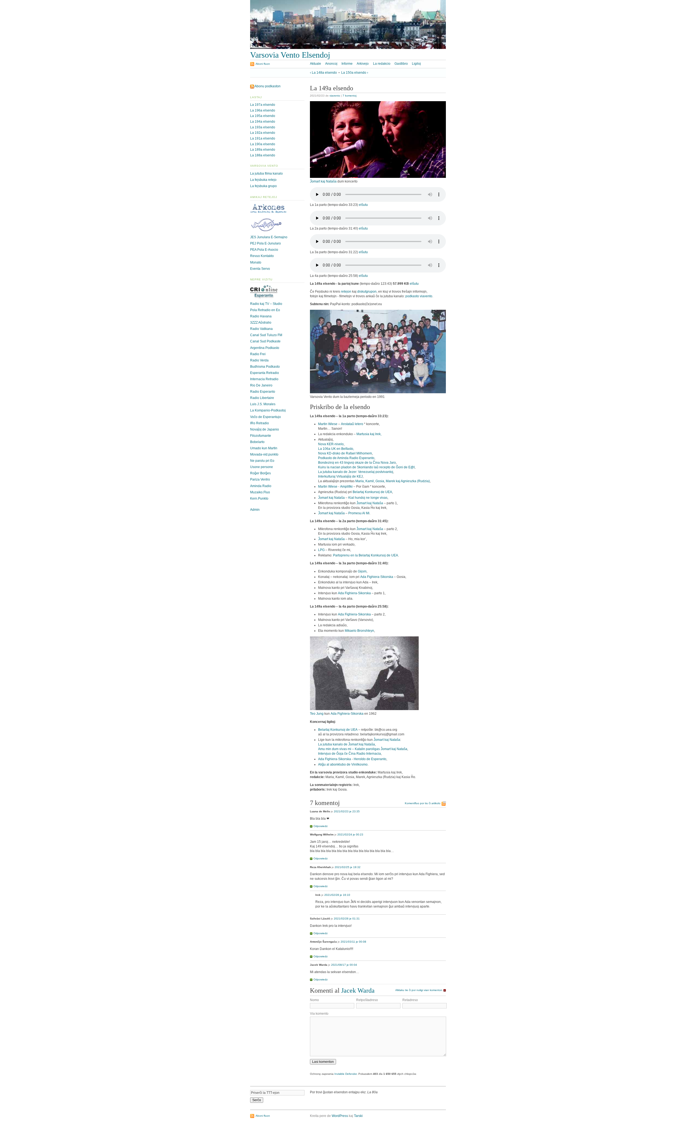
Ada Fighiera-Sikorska (376, 577)
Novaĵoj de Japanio (264, 429)
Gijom (362, 571)
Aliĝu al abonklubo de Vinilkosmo (343, 764)
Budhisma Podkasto (265, 367)
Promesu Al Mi (358, 513)
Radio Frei (258, 354)
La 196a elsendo (262, 110)
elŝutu (363, 205)
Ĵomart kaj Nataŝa (323, 181)
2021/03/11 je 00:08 (353, 941)
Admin (255, 510)
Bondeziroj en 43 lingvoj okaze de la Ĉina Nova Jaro (357, 463)
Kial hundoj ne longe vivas (367, 498)
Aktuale (315, 64)
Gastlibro (401, 64)
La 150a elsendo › (354, 73)
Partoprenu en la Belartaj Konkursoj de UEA (365, 555)
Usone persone (261, 467)
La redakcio (381, 64)
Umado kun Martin (263, 448)
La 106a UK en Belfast (334, 449)
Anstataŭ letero (352, 424)
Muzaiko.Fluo (260, 492)
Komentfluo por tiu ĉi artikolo (422, 803)
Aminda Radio (260, 486)
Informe (347, 64)
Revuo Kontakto (262, 256)
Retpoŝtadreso (367, 1000)
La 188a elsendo (262, 155)
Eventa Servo (260, 269)
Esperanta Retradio (264, 373)
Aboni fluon (263, 63)
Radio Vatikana (261, 329)
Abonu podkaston (267, 86)
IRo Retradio (259, 423)
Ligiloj (416, 64)
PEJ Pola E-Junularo (265, 243)
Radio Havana (261, 316)
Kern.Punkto (259, 498)
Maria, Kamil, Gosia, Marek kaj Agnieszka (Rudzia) (392, 481)
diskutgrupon (367, 291)
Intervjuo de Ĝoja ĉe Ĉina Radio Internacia (349, 754)
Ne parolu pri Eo (262, 461)
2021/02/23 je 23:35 (347, 811)
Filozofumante (260, 436)
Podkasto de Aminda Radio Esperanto (346, 458)
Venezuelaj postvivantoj (375, 472)
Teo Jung (317, 714)
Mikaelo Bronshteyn (359, 631)
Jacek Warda (358, 990)
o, (352, 449)
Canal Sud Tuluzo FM (266, 335)
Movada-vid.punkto (264, 454)
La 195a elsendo (262, 116)
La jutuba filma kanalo (266, 173)
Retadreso (410, 1000)
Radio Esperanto (262, 392)
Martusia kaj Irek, (368, 434)
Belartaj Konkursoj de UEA (372, 492)
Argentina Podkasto (264, 348)
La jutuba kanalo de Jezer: (337, 472)
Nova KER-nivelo (331, 444)
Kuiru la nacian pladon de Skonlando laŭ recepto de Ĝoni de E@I (366, 467)
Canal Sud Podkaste (265, 341)
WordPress (340, 1116)
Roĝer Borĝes (260, 473)
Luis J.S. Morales (262, 404)
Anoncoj (331, 64)
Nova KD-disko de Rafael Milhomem (345, 453)
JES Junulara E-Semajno (268, 237)
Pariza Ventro (260, 479)
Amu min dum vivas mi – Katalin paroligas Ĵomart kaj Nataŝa (362, 749)
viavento (335, 95)
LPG (321, 550)
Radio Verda (259, 360)
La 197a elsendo (262, 105)
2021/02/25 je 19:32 (348, 867)
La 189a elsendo (262, 149)
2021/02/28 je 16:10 (337, 894)
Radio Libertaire (262, 398)
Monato (255, 262)
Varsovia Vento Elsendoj (290, 55)
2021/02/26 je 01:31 (347, 918)
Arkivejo (363, 64)
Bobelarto (257, 442)
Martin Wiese (327, 424)
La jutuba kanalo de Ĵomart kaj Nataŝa (346, 744)
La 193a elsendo (262, 127)
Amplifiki (346, 486)
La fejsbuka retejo (263, 180)
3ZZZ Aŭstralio (260, 322)
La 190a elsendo (262, 144)
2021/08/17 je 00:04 (344, 964)
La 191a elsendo (262, 138)
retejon (346, 291)
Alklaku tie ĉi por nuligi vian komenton (418, 990)
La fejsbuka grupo (263, 186)
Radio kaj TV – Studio (266, 304)
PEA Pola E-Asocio (264, 250)
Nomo (314, 1000)
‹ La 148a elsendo (323, 73)
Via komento (319, 1013)
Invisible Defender (345, 1073)
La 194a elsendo (262, 121)
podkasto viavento (418, 296)
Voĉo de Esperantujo (265, 417)
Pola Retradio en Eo (265, 310)
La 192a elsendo (262, 133)
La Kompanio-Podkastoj (268, 410)
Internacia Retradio (264, 379)
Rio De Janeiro (261, 385)
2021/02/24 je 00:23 (350, 834)
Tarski (358, 1116)
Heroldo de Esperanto (370, 759)
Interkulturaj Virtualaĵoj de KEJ (340, 476)
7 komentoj (349, 95)
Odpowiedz (320, 826)
